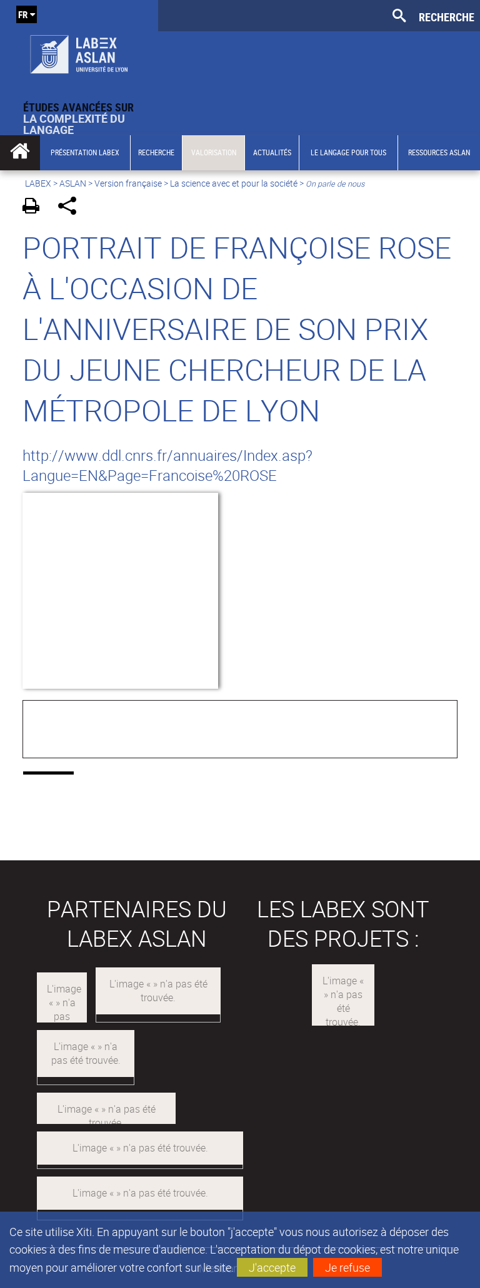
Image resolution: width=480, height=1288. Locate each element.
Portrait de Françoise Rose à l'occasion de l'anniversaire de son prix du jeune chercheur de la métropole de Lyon (236, 328)
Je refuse (347, 1267)
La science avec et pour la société (234, 183)
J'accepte (272, 1267)
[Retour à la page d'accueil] (79, 50)
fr (23, 14)
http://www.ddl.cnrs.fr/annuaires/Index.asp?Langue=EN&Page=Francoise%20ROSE (167, 465)
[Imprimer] (35, 207)
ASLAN (72, 183)
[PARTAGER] (71, 207)
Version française (128, 183)
